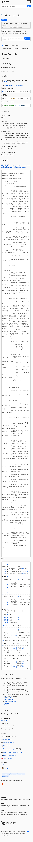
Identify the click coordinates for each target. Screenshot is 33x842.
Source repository (8, 742)
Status (3, 803)
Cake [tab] (3, 36)
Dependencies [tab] (7, 48)
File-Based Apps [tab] (23, 33)
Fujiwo (7, 768)
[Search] (29, 6)
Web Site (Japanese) (10, 701)
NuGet (6, 82)
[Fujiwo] (2, 768)
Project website (7, 739)
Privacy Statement (19, 833)
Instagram (7, 705)
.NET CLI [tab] (4, 31)
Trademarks (4, 835)
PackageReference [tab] (17, 31)
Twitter (6, 703)
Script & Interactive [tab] (13, 33)
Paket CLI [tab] (4, 33)
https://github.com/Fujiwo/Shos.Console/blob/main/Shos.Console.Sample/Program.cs (15, 166)
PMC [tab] (9, 31)
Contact (4, 797)
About (14, 831)
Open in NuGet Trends (9, 755)
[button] (27, 38)
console (4, 774)
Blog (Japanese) (9, 699)
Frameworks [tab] (15, 45)
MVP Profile (7, 698)
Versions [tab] (25, 48)
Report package (7, 758)
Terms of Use (21, 831)
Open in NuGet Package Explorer (12, 752)
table (17, 774)
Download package (8, 749)
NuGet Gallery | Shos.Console (13, 85)
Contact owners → (6, 765)
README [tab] (6, 45)
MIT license (6, 746)
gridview (11, 774)
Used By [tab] (17, 48)
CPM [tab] (24, 31)
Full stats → (4, 720)
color (22, 774)
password (5, 776)
